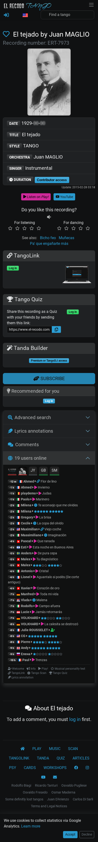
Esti (24, 547)
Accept (70, 834)
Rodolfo (27, 606)
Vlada (25, 600)
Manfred (27, 594)
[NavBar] (91, 4)
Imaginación (57, 535)
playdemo (28, 493)
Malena (41, 600)
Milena (26, 505)
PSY (12, 767)
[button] (25, 15)
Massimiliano (31, 535)
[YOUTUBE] (43, 777)
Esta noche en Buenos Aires (53, 547)
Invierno (43, 487)
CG (23, 636)
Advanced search (33, 417)
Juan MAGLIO (36, 157)
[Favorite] (7, 34)
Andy (25, 648)
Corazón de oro (47, 588)
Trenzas (41, 660)
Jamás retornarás (48, 612)
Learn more (30, 826)
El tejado (24, 134)
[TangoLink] (39, 481)
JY (33, 470)
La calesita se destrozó (61, 624)
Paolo (25, 499)
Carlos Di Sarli (83, 799)
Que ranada (46, 541)
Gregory (27, 517)
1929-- (27, 123)
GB (43, 470)
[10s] (49, 217)
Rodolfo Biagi (21, 785)
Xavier (26, 588)
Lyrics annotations (34, 431)
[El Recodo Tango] (23, 749)
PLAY (36, 748)
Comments (27, 444)
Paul (25, 660)
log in (75, 719)
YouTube (66, 197)
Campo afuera (49, 606)
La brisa (45, 517)
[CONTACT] (55, 777)
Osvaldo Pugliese (74, 785)
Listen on (37, 197)
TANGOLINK (19, 758)
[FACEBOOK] (76, 768)
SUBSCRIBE (52, 378)
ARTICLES (81, 758)
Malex (25, 559)
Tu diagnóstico (47, 559)
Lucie (25, 612)
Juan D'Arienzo (58, 799)
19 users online (31, 458)
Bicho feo (48, 238)
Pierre (25, 642)
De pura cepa (47, 553)
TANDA (43, 758)
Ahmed (28, 481)
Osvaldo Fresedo (35, 792)
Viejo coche (52, 529)
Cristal (43, 571)
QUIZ (61, 758)
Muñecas (66, 238)
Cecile (25, 523)
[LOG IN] (6, 15)
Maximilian (29, 529)
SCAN (73, 748)
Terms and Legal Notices (49, 806)
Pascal (26, 541)
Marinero (42, 499)
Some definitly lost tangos (24, 799)
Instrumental (30, 168)
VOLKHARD (29, 618)
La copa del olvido (50, 523)
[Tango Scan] (36, 505)
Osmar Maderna (63, 792)
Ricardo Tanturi (46, 785)
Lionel (26, 577)
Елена (25, 654)
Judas (46, 493)
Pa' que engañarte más (49, 243)
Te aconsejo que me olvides (58, 505)
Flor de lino (49, 481)
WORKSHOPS (55, 767)
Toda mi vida (49, 594)
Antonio (27, 571)
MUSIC (54, 748)
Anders (26, 553)
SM (54, 470)
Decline (87, 834)
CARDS (30, 767)
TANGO (24, 146)
